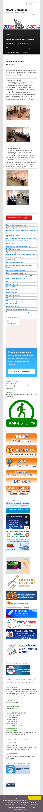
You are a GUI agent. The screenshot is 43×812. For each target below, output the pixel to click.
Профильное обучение (14, 262)
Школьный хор (11, 303)
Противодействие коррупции (16, 225)
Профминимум (11, 252)
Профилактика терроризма (15, 270)
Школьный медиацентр (14, 301)
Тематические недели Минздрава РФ (19, 276)
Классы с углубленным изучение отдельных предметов (21, 231)
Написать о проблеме (21, 371)
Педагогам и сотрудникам (27, 48)
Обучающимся (10, 48)
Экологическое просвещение (16, 309)
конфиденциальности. (21, 809)
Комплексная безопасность (16, 273)
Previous (5, 24)
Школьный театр (12, 298)
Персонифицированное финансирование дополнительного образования (21, 239)
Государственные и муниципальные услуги (19, 266)
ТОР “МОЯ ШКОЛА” (22, 43)
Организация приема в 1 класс (17, 228)
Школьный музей (12, 295)
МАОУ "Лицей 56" (17, 9)
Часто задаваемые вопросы (16, 279)
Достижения (10, 260)
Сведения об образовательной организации (20, 39)
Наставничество (12, 284)
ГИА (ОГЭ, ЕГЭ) (11, 243)
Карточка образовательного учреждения (20, 312)
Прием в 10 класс (12, 236)
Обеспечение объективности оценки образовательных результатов (21, 255)
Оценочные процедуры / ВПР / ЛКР (19, 246)
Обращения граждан (12, 52)
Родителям (9, 43)
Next (37, 24)
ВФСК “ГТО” (10, 287)
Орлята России (11, 292)
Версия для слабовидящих (19, 218)
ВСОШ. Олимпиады (13, 249)
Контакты (25, 52)
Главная (8, 34)
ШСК (8, 281)
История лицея (11, 290)
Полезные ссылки (12, 306)
